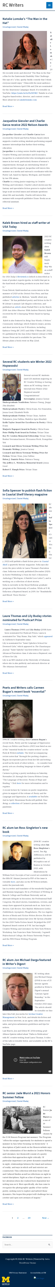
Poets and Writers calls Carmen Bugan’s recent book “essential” (24, 689)
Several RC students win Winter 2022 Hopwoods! (27, 364)
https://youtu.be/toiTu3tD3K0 (24, 93)
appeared (48, 636)
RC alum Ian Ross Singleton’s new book (25, 830)
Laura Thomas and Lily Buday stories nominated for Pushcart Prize (27, 618)
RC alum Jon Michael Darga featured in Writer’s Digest (27, 962)
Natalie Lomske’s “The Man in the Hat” (25, 21)
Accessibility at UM (38, 1273)
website (20, 753)
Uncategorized (9, 27)
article (18, 307)
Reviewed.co (23, 276)
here (19, 783)
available (33, 796)
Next (45, 1218)
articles (15, 297)
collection (15, 803)
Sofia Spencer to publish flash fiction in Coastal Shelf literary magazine (27, 492)
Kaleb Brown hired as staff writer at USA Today (26, 225)
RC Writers (13, 5)
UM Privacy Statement (18, 1273)
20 (29, 1218)
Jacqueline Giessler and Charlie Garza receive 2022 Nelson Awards (25, 123)
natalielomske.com (28, 100)
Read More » (8, 106)
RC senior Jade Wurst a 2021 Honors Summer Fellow (26, 1095)
